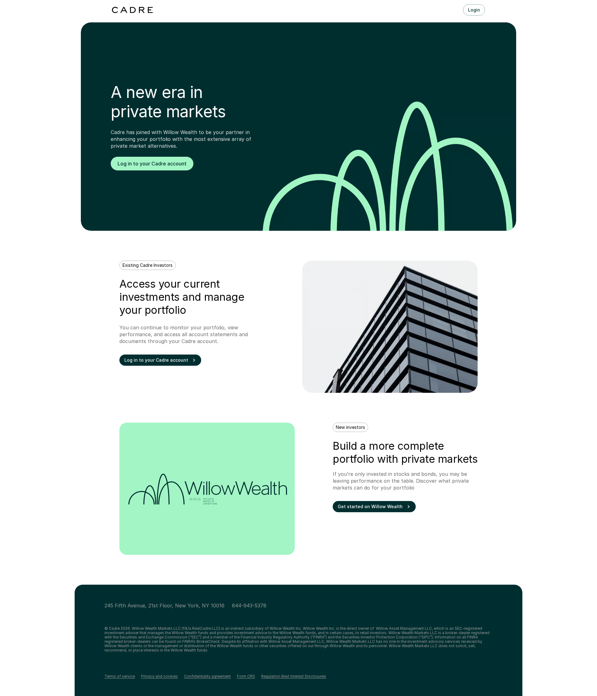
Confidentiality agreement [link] (207, 676)
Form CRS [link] (246, 676)
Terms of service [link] (119, 676)
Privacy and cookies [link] (159, 676)
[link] (152, 163)
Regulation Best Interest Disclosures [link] (293, 676)
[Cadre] (132, 10)
